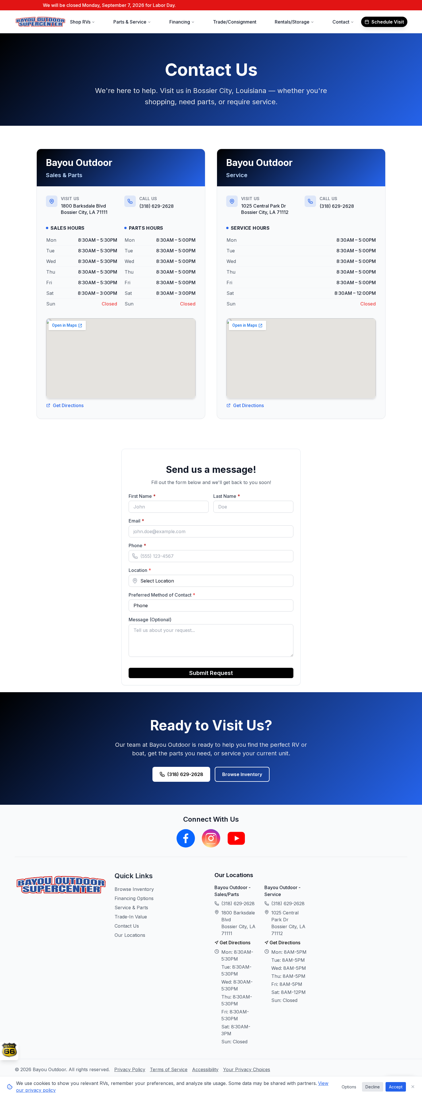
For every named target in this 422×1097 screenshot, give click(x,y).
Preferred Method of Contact (162, 595)
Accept (395, 1086)
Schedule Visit (387, 22)
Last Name (237, 496)
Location (140, 570)
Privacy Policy (129, 1069)
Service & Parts (131, 907)
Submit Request (211, 673)
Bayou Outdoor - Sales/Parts (232, 891)
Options (349, 1086)
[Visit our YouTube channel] (236, 838)
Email (147, 521)
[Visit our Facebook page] (186, 838)
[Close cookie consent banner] (413, 1086)
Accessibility (205, 1069)
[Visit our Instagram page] (211, 838)
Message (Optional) (150, 619)
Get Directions (68, 405)
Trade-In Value (131, 917)
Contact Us (127, 926)
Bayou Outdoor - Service (282, 891)
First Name (153, 496)
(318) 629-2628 (156, 206)
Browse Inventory (242, 774)
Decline (372, 1086)
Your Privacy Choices (246, 1069)
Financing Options (134, 898)
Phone (148, 545)
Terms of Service (168, 1069)
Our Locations (130, 935)
